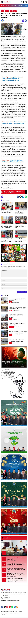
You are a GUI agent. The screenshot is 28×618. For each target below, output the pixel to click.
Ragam (14, 11)
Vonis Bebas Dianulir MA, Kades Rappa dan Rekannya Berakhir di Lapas (6, 240)
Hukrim (2, 11)
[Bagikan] (26, 20)
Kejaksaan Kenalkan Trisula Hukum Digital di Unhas (20, 226)
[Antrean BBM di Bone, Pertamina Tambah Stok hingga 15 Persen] (21, 233)
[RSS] (17, 607)
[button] (21, 2)
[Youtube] (10, 607)
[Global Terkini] (6, 2)
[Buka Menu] (24, 2)
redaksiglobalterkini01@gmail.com (11, 600)
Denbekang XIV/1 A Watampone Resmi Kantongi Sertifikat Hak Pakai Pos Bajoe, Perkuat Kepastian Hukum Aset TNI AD (16, 563)
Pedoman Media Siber (11, 611)
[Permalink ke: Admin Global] (2, 20)
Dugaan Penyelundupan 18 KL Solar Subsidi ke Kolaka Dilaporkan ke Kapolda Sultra (16, 569)
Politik (11, 11)
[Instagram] (7, 607)
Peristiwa (7, 11)
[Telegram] (23, 197)
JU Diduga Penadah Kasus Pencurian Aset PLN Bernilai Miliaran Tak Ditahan (21, 212)
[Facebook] (18, 197)
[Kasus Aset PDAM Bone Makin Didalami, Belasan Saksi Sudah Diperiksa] (7, 220)
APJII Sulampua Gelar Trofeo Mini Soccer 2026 (15, 558)
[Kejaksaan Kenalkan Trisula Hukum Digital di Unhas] (21, 220)
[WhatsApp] (26, 197)
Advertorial (18, 222)
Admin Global (6, 20)
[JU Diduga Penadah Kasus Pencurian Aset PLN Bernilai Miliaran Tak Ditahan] (21, 206)
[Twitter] (20, 197)
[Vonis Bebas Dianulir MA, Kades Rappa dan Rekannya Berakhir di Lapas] (7, 233)
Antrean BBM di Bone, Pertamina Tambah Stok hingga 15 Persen (20, 240)
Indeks (20, 611)
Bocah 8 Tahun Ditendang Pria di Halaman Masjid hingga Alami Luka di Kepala (16, 579)
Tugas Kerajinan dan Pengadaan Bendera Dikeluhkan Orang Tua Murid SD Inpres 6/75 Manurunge (16, 574)
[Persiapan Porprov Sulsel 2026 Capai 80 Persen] (7, 206)
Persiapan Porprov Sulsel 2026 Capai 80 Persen (7, 211)
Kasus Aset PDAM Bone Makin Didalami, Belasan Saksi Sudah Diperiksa (6, 226)
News (3, 208)
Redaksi (3, 611)
